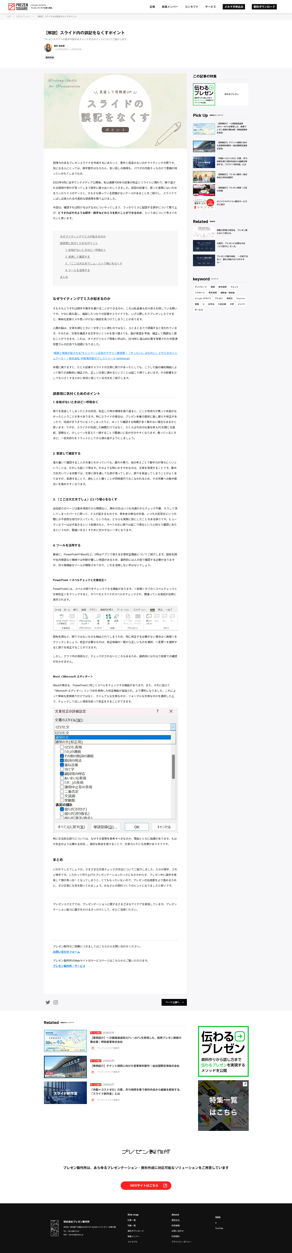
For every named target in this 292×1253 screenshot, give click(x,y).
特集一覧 (132, 1226)
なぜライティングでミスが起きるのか (83, 236)
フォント (234, 287)
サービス (210, 6)
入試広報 (222, 304)
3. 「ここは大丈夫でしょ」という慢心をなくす (93, 263)
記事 (152, 6)
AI (203, 304)
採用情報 (176, 1226)
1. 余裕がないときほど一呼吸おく (85, 250)
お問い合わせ (178, 1231)
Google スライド (203, 298)
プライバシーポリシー (182, 1242)
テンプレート (201, 287)
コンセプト (191, 6)
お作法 (211, 304)
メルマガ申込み (233, 6)
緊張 (213, 287)
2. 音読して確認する (77, 256)
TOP (9, 16)
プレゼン (219, 298)
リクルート (200, 292)
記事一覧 (132, 1220)
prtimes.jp (123, 358)
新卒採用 (222, 287)
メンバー (242, 304)
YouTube (219, 1228)
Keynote (240, 298)
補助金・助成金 (228, 292)
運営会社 (176, 1220)
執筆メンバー (170, 6)
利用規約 (176, 1236)
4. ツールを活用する (77, 270)
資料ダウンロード (264, 6)
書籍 (197, 304)
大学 (232, 304)
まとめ (64, 277)
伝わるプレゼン (23, 16)
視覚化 (230, 298)
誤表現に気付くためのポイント (79, 243)
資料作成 (50, 57)
